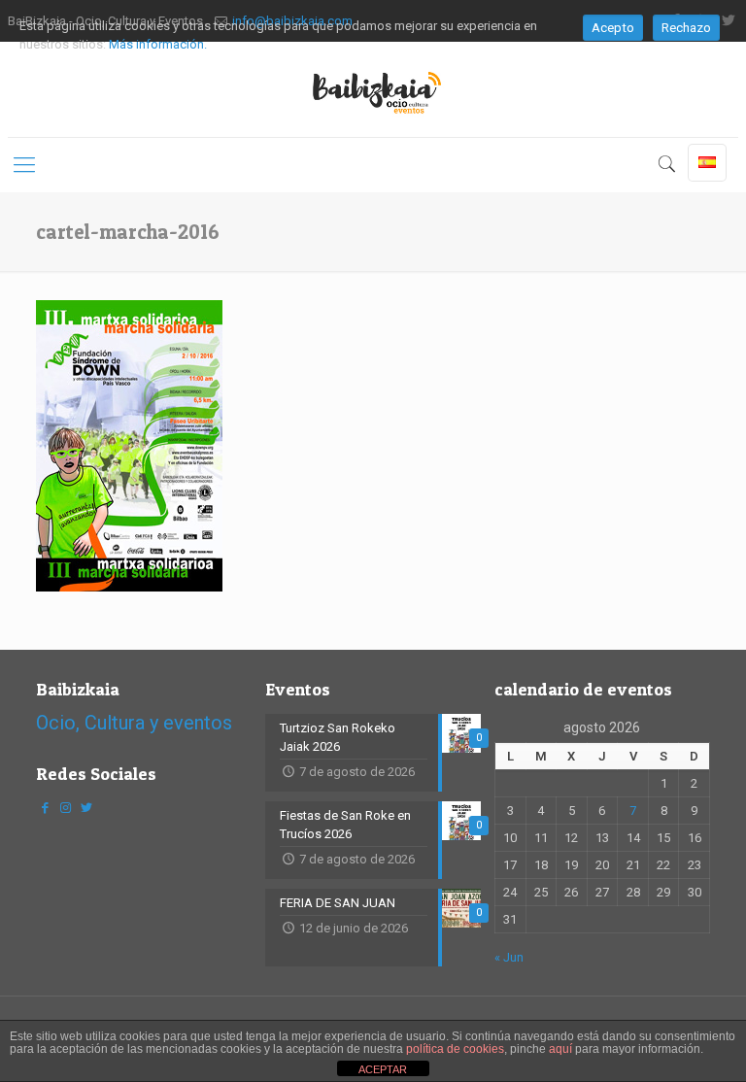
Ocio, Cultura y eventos (134, 722)
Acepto (613, 27)
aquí (560, 1049)
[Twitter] (85, 807)
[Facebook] (44, 807)
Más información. (158, 44)
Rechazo (686, 27)
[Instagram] (65, 807)
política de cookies (455, 1049)
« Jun (509, 957)
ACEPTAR (382, 1069)
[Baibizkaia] (373, 89)
